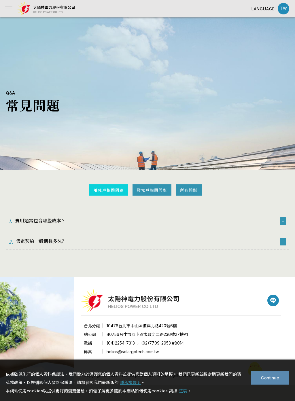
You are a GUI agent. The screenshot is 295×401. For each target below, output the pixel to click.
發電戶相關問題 (152, 190)
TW (283, 8)
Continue (270, 377)
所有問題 (188, 190)
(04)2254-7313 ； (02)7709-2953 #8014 (145, 343)
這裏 (183, 390)
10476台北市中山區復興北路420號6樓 (142, 325)
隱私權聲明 (130, 382)
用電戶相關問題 (109, 190)
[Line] (273, 300)
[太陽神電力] (130, 301)
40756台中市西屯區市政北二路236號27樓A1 (147, 334)
